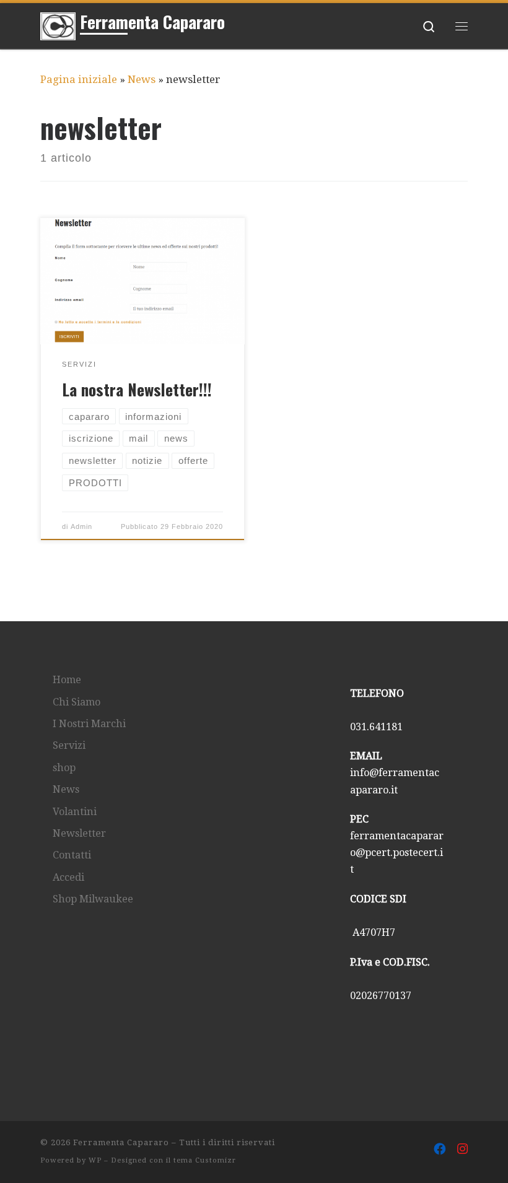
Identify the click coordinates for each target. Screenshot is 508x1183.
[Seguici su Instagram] (462, 1149)
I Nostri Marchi (89, 724)
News (141, 79)
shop (64, 768)
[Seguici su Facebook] (440, 1149)
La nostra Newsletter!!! (137, 389)
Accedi (68, 877)
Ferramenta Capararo (121, 1142)
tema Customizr (204, 1160)
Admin (81, 526)
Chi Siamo (76, 702)
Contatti (72, 855)
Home (67, 680)
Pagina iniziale (78, 79)
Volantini (75, 812)
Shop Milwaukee (93, 899)
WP (95, 1160)
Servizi (69, 745)
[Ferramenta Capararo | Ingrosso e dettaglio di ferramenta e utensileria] (58, 23)
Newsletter (79, 833)
